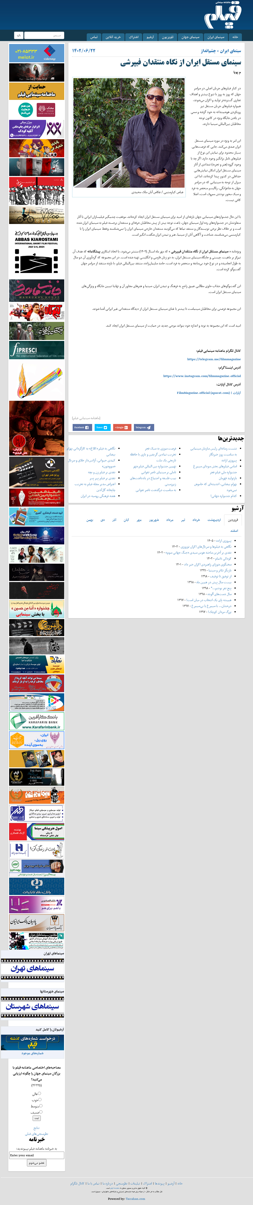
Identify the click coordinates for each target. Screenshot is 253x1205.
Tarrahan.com (135, 1199)
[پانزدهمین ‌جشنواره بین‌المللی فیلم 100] (36, 72)
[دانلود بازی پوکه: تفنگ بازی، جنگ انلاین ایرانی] (36, 148)
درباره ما (108, 1183)
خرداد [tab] (196, 520)
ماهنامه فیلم (115, 1188)
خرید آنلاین (113, 37)
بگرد (19, 35)
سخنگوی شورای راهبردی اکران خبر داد (208, 564)
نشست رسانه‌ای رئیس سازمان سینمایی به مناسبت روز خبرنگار (213, 451)
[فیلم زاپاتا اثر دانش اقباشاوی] (36, 428)
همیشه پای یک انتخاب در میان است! (209, 600)
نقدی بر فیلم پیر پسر (102, 478)
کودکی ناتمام (223, 558)
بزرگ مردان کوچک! (220, 612)
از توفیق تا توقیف (220, 576)
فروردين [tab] (233, 520)
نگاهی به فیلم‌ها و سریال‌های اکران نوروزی (206, 546)
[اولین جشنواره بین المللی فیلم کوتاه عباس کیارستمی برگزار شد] (36, 251)
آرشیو (150, 37)
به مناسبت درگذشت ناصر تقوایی (156, 490)
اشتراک (133, 37)
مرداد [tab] (169, 520)
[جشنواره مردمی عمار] (36, 535)
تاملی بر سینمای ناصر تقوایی (158, 472)
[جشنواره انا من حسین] (36, 608)
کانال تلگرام (77, 1183)
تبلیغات (135, 1183)
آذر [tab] (114, 520)
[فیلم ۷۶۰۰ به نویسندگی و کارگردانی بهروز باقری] (36, 214)
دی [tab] (103, 520)
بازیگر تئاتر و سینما (220, 570)
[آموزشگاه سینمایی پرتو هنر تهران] (36, 472)
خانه (235, 37)
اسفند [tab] (234, 531)
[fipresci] (36, 350)
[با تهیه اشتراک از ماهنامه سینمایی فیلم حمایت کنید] (36, 91)
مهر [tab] (139, 520)
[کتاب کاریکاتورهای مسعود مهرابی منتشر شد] (36, 191)
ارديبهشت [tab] (214, 520)
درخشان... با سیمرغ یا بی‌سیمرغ (211, 606)
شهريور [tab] (154, 520)
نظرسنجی (121, 1183)
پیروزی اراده (229, 460)
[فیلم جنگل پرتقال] (36, 330)
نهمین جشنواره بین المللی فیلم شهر (154, 466)
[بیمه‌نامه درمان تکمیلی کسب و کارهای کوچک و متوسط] (36, 53)
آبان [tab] (126, 520)
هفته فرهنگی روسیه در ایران (98, 496)
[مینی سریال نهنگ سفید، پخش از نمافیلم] (36, 167)
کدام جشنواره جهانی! (224, 496)
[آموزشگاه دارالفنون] (36, 627)
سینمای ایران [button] (216, 37)
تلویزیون (167, 37)
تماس (94, 37)
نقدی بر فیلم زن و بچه (101, 472)
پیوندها (160, 1183)
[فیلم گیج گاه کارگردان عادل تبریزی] (36, 311)
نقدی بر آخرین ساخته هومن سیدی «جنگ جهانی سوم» (199, 552)
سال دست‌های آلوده (220, 594)
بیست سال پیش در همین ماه (214, 582)
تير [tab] (183, 520)
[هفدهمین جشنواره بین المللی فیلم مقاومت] (36, 497)
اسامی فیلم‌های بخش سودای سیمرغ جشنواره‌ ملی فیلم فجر (215, 469)
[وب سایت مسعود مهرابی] (36, 379)
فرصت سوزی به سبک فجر (160, 448)
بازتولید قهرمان (228, 478)
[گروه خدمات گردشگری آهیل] (36, 516)
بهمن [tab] (89, 520)
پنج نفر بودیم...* (221, 588)
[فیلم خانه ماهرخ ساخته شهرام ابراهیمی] (36, 290)
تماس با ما (93, 1183)
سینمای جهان (190, 37)
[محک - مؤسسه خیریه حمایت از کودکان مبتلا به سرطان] (36, 109)
